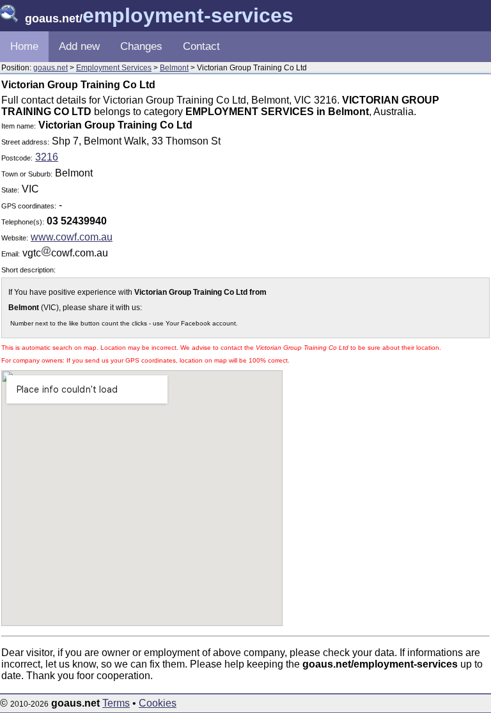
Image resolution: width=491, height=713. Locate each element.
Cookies (157, 703)
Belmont (174, 67)
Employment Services (114, 67)
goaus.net (50, 67)
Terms (116, 703)
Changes (141, 46)
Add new (79, 46)
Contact (201, 46)
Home (24, 46)
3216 (46, 157)
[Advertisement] (382, 207)
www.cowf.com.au (72, 236)
